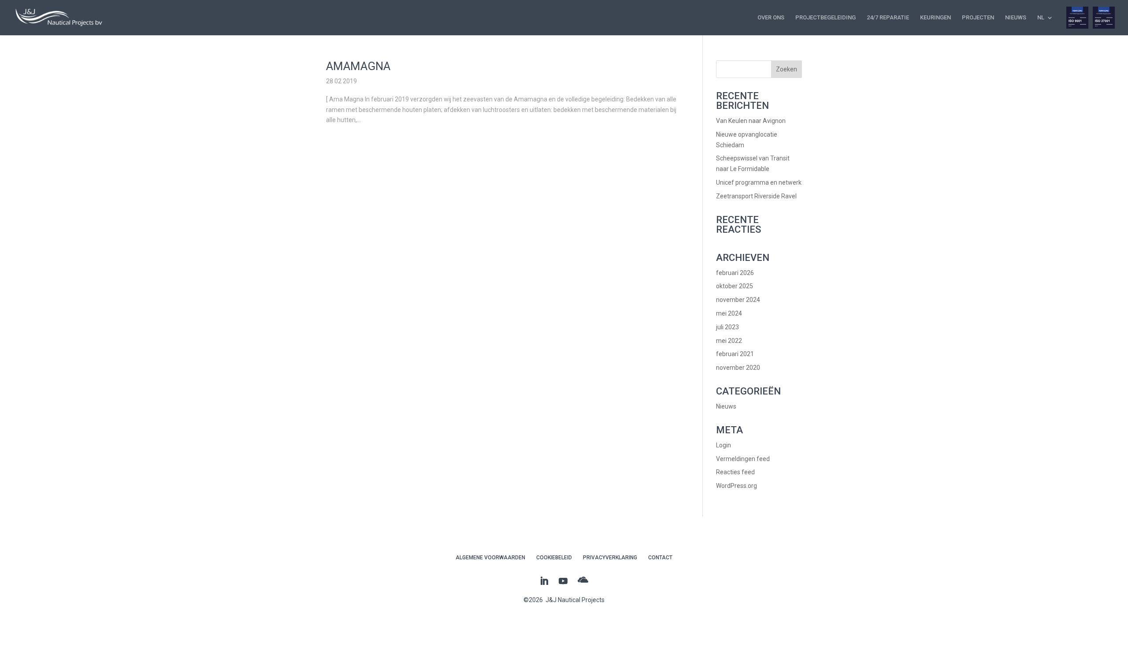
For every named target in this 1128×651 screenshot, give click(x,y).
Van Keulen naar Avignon (751, 120)
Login (723, 445)
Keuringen (935, 18)
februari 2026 (735, 272)
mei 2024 (729, 313)
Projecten (978, 18)
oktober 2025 (734, 286)
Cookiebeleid (554, 557)
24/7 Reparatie (888, 18)
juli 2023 (727, 327)
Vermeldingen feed (743, 458)
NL (1040, 18)
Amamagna (358, 66)
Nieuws (1015, 18)
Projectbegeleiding (825, 18)
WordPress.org (736, 485)
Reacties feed (735, 472)
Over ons (770, 18)
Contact (660, 557)
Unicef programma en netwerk (758, 182)
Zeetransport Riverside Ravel (756, 196)
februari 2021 (735, 353)
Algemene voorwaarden (490, 557)
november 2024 (738, 299)
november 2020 (738, 367)
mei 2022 (729, 340)
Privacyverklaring (610, 557)
